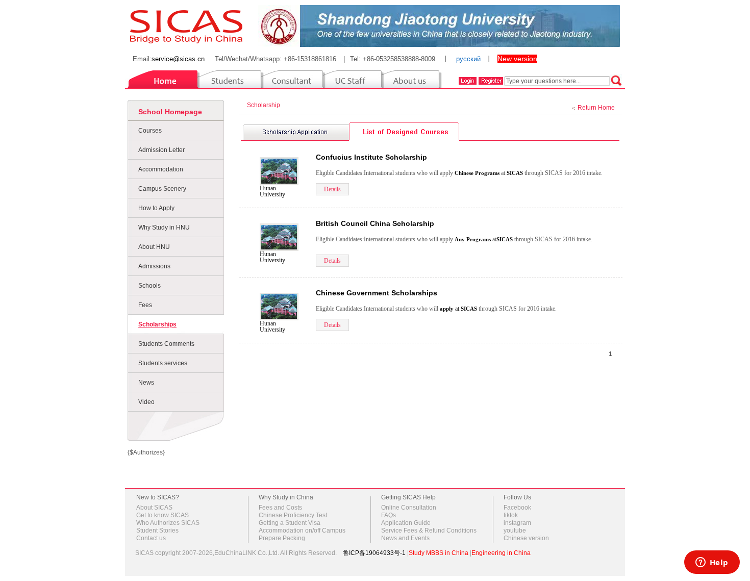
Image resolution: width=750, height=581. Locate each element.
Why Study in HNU (164, 227)
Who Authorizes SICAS (167, 522)
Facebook (517, 507)
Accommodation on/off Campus (302, 530)
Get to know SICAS (162, 515)
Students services (162, 363)
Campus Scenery (162, 188)
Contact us (151, 538)
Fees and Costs (280, 507)
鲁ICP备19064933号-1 (374, 553)
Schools (149, 285)
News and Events (405, 538)
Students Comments (166, 343)
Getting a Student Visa (289, 522)
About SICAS (154, 507)
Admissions (154, 266)
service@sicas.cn (178, 59)
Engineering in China (501, 553)
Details (332, 189)
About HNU (154, 246)
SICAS (515, 173)
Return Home (596, 107)
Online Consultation (408, 507)
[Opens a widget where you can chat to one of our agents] (712, 563)
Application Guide (406, 522)
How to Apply (156, 208)
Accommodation (160, 169)
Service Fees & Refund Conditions (429, 530)
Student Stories (157, 530)
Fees (145, 305)
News (146, 382)
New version (517, 59)
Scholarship (265, 105)
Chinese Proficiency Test (293, 515)
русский (468, 59)
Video (146, 402)
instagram (517, 522)
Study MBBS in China (438, 553)
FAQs (388, 515)
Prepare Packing (282, 538)
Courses (150, 130)
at (450, 308)
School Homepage (170, 112)
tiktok (511, 515)
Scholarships (157, 324)
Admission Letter (161, 150)
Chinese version (526, 538)
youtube (515, 530)
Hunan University (272, 191)
